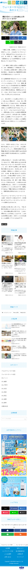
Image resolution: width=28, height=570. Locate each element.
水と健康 (5, 224)
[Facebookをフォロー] (20, 530)
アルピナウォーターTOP (6, 544)
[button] (18, 42)
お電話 (21, 1)
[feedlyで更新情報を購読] (7, 534)
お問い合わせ (8, 557)
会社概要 (8, 548)
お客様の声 (20, 554)
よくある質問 (8, 554)
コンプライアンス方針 (7, 551)
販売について (20, 548)
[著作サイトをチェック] (7, 530)
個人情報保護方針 (20, 551)
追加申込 (17, 2)
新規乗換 (13, 2)
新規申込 (9, 2)
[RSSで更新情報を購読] (20, 534)
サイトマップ (20, 557)
